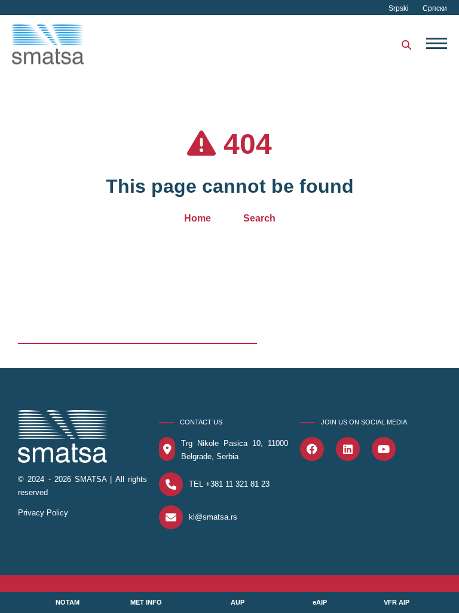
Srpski (399, 8)
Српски (435, 8)
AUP (237, 602)
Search (259, 218)
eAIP (320, 602)
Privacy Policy (43, 512)
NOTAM (67, 602)
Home (197, 218)
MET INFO (146, 602)
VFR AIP (396, 602)
